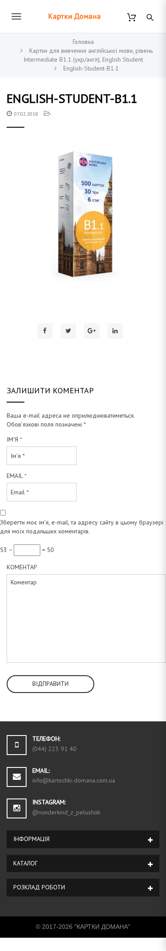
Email (17, 476)
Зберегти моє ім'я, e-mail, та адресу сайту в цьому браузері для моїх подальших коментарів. (81, 526)
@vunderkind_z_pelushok (66, 812)
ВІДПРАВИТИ (50, 684)
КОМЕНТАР (22, 567)
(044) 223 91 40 (54, 749)
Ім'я (14, 439)
